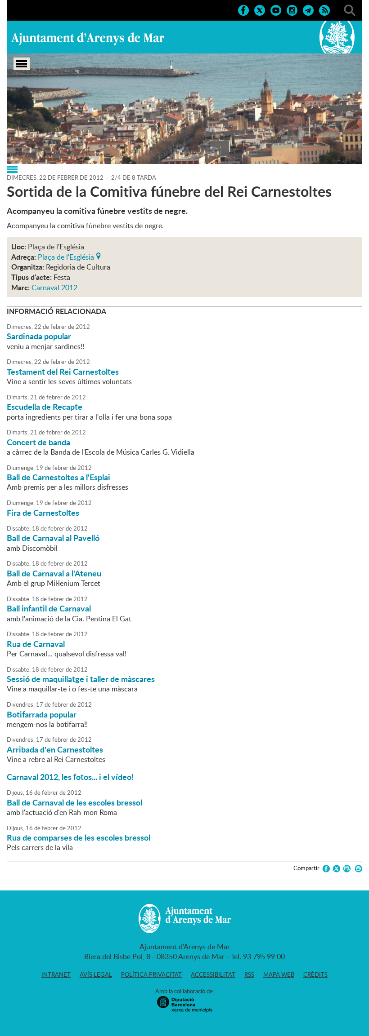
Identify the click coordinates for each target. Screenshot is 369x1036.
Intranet (56, 974)
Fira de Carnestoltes (43, 512)
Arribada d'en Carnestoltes (55, 749)
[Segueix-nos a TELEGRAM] (308, 9)
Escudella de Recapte (44, 406)
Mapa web (278, 974)
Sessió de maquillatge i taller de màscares (81, 679)
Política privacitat (151, 974)
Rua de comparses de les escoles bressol (78, 837)
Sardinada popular (39, 336)
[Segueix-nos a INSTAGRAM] (292, 9)
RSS (249, 974)
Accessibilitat (213, 974)
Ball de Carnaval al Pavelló (53, 538)
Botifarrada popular (41, 714)
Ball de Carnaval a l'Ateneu (54, 573)
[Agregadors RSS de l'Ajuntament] (324, 9)
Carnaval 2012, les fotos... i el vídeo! (70, 777)
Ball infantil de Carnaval (49, 608)
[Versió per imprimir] (357, 868)
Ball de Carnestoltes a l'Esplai (58, 477)
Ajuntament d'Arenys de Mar (87, 38)
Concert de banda (38, 442)
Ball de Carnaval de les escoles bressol (74, 802)
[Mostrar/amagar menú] (22, 64)
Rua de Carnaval (36, 644)
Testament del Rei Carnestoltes (63, 371)
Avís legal (96, 974)
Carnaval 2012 (54, 287)
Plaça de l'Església (66, 256)
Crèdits (315, 974)
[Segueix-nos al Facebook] (243, 9)
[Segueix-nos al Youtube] (276, 9)
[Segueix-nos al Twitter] (260, 9)
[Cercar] (350, 9)
